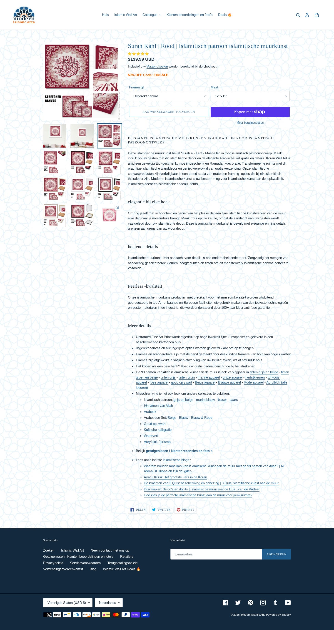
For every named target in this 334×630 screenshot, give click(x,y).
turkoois (274, 377)
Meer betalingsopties (250, 122)
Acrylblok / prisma (157, 442)
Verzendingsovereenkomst (63, 569)
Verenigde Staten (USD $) (66, 603)
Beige (172, 417)
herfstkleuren (255, 377)
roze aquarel (159, 382)
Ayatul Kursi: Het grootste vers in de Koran (175, 477)
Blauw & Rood (201, 417)
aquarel (141, 382)
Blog (93, 569)
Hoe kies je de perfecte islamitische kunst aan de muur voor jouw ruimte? (198, 495)
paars (233, 400)
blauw (222, 400)
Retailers (126, 556)
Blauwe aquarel (229, 382)
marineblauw (205, 400)
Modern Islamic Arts (253, 614)
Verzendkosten (157, 66)
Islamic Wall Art (72, 550)
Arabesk (150, 412)
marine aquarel (209, 377)
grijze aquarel (232, 377)
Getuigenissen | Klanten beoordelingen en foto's (78, 556)
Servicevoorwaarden (85, 563)
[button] (139, 54)
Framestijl (136, 87)
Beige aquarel (205, 382)
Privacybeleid (53, 563)
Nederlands (107, 603)
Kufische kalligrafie (158, 430)
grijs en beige (183, 400)
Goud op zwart (155, 424)
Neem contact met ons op (110, 550)
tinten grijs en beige (264, 372)
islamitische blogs (176, 460)
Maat (214, 87)
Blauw (183, 417)
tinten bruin (187, 377)
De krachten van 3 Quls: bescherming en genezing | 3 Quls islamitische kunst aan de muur (211, 483)
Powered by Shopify (278, 614)
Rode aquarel (254, 382)
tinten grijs (168, 377)
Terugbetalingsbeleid (122, 563)
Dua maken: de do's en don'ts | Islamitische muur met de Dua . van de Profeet (201, 489)
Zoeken (48, 550)
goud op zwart (181, 382)
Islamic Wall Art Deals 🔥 (122, 569)
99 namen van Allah (158, 405)
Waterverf (151, 436)
